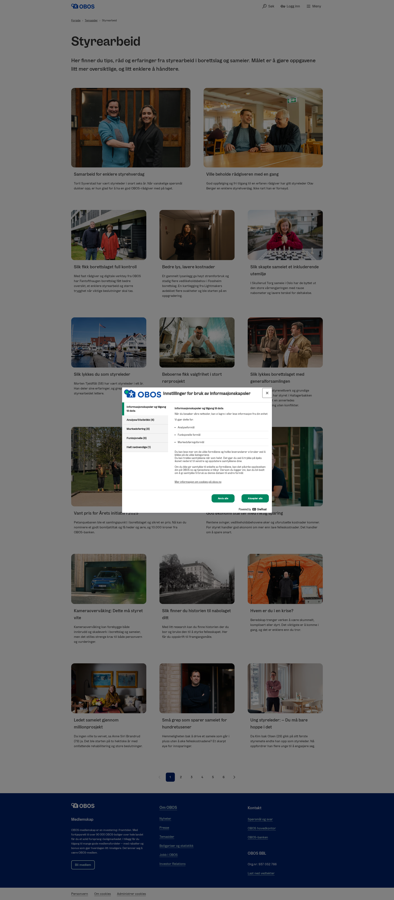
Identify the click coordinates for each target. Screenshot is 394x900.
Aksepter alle (255, 498)
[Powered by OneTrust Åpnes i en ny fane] (254, 510)
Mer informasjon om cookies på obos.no (198, 481)
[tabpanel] (221, 447)
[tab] (145, 408)
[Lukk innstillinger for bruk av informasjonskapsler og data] (267, 393)
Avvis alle (223, 498)
